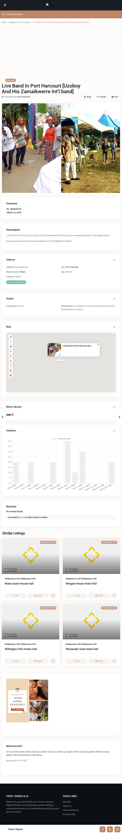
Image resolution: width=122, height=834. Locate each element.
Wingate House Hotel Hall (81, 583)
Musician (13, 22)
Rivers (22, 272)
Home (4, 22)
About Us (67, 806)
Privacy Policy (69, 814)
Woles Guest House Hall (19, 583)
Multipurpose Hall (12, 579)
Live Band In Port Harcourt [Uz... (77, 345)
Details (10, 298)
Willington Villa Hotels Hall (21, 649)
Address (10, 259)
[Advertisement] (61, 54)
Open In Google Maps (16, 282)
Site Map (67, 802)
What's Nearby (14, 406)
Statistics (11, 430)
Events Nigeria (15, 829)
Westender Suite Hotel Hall (82, 649)
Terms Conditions (71, 810)
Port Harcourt (25, 22)
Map (8, 326)
